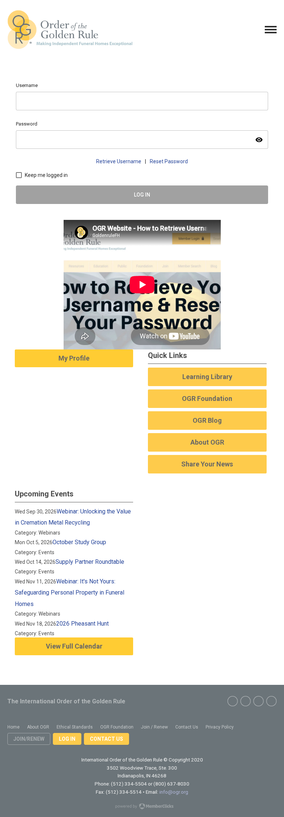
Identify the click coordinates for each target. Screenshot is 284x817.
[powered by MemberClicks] (142, 807)
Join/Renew (28, 739)
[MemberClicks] (69, 29)
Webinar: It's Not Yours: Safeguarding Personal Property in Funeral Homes (69, 592)
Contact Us (106, 739)
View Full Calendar (74, 646)
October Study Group (79, 542)
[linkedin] (271, 701)
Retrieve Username (118, 161)
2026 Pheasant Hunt (82, 623)
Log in (67, 739)
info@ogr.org (173, 792)
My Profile (73, 358)
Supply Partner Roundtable (89, 561)
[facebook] (232, 701)
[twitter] (245, 701)
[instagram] (258, 701)
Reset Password (169, 161)
